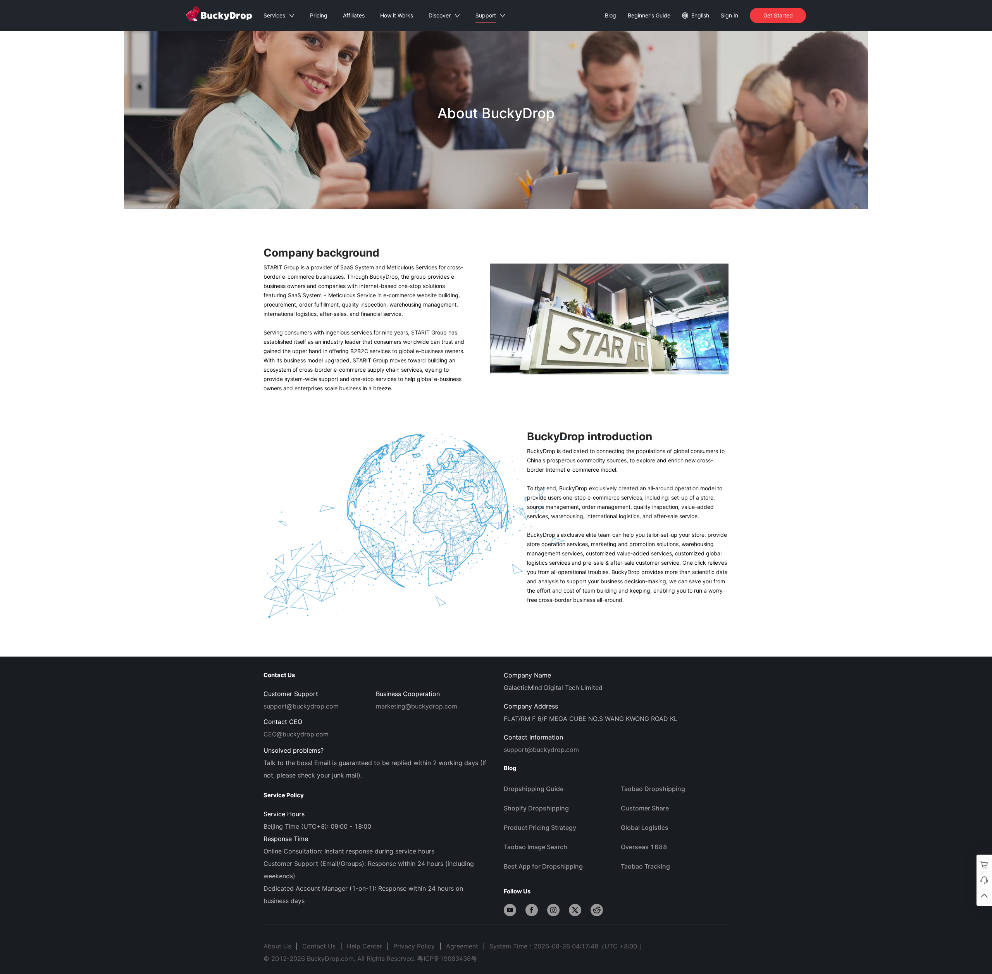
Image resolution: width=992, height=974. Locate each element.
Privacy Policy (414, 946)
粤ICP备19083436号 (447, 958)
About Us (277, 946)
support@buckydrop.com (301, 706)
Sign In (729, 15)
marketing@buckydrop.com (416, 706)
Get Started (778, 15)
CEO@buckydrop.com (296, 734)
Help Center (364, 946)
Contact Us (319, 946)
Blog (610, 15)
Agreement (462, 946)
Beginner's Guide (649, 15)
